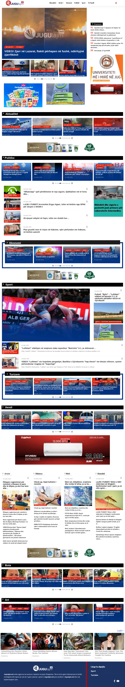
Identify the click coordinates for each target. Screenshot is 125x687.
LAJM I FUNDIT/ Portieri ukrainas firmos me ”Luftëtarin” (41, 333)
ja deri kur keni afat (10, 509)
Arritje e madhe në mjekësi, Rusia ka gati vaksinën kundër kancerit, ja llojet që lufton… (47, 519)
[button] (70, 10)
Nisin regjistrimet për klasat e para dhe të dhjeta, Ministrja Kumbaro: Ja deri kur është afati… (15, 522)
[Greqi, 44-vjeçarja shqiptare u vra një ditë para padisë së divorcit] (73, 68)
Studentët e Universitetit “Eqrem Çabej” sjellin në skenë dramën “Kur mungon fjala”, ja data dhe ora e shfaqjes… (16, 613)
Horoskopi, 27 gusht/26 (102, 50)
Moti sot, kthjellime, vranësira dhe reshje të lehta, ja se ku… (78, 483)
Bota (14, 70)
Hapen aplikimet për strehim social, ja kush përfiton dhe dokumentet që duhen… (48, 255)
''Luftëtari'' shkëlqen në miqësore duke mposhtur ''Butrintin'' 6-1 (10, 352)
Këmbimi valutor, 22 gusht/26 (16, 257)
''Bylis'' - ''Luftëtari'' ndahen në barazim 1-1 (108, 322)
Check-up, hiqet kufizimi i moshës (45, 483)
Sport (8, 329)
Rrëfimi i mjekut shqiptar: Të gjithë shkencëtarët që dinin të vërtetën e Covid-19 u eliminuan (108, 529)
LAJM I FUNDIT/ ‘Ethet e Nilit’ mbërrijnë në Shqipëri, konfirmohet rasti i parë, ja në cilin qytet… (109, 485)
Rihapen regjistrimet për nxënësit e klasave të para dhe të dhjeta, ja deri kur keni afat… (15, 485)
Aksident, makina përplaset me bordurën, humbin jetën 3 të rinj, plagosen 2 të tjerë (107, 424)
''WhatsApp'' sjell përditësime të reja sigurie (11, 195)
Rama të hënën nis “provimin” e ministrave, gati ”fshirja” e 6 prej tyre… (46, 173)
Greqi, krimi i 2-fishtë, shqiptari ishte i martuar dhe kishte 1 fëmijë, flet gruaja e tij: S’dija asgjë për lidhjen (16, 581)
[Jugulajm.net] (15, 3)
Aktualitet (9, 47)
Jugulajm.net (12, 338)
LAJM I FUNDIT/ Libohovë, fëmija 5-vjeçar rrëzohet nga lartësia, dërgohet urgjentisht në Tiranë (77, 129)
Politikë (34, 72)
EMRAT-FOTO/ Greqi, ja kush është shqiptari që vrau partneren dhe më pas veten (47, 582)
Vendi (55, 250)
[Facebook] (114, 681)
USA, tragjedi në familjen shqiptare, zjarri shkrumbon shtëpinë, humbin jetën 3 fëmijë (15, 74)
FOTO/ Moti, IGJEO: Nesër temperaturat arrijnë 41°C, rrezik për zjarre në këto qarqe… (77, 515)
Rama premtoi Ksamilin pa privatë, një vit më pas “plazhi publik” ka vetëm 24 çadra (15, 424)
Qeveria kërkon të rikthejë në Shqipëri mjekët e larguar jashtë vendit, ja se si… (109, 522)
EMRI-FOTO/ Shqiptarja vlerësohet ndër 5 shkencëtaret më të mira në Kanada (46, 526)
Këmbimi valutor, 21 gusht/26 (103, 257)
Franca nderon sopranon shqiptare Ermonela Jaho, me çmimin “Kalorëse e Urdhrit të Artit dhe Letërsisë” (108, 613)
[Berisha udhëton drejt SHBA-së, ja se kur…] (44, 68)
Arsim (6, 608)
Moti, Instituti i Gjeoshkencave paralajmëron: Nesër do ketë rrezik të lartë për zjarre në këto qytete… (77, 530)
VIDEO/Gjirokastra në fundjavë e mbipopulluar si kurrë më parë (102, 389)
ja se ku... (68, 505)
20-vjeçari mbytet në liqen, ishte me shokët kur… (46, 218)
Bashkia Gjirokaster (9, 367)
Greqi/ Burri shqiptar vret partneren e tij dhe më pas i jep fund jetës (108, 582)
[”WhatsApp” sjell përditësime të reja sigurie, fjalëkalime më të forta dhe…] (12, 191)
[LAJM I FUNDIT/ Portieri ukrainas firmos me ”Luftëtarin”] (46, 315)
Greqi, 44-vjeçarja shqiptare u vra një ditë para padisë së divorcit (72, 74)
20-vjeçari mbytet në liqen (11, 221)
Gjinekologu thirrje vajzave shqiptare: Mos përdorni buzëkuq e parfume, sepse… (109, 537)
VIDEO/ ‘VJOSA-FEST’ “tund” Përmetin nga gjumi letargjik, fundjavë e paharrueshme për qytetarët (77, 613)
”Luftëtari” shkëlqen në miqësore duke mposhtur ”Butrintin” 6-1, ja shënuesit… (58, 348)
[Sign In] (116, 3)
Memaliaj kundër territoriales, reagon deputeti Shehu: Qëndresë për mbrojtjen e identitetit (108, 172)
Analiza (37, 381)
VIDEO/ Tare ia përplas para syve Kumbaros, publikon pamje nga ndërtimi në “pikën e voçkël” (48, 388)
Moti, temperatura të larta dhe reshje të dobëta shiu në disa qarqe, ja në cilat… (77, 523)
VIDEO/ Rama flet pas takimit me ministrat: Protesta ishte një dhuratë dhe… (15, 172)
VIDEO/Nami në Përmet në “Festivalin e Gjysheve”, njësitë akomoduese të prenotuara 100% (75, 388)
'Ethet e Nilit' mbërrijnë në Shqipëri (108, 509)
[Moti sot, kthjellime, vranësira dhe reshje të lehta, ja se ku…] (78, 496)
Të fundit (19, 47)
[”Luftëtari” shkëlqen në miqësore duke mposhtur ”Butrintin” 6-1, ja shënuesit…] (10, 348)
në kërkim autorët (11, 234)
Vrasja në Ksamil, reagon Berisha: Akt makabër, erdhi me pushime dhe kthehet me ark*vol (77, 172)
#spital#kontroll (40, 505)
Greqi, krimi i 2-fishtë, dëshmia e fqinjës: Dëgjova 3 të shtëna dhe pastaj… (76, 582)
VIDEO (8, 382)
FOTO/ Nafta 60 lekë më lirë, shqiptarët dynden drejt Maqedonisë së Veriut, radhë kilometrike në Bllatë (76, 255)
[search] (120, 3)
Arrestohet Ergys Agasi (10, 209)
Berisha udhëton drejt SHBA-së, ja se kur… (44, 75)
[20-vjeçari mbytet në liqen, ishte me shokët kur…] (12, 217)
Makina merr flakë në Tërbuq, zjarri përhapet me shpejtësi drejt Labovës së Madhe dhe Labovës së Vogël (47, 129)
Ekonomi (10, 253)
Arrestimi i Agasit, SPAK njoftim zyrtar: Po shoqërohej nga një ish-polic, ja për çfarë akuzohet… (107, 45)
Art (12, 608)
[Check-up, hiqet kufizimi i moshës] (47, 496)
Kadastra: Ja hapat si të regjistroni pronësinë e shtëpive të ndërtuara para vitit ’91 (77, 424)
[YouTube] (118, 681)
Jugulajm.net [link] (8, 674)
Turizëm (17, 379)
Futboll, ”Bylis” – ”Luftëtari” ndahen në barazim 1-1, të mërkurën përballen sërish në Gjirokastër (107, 297)
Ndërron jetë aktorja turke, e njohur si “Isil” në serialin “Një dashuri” (46, 614)
